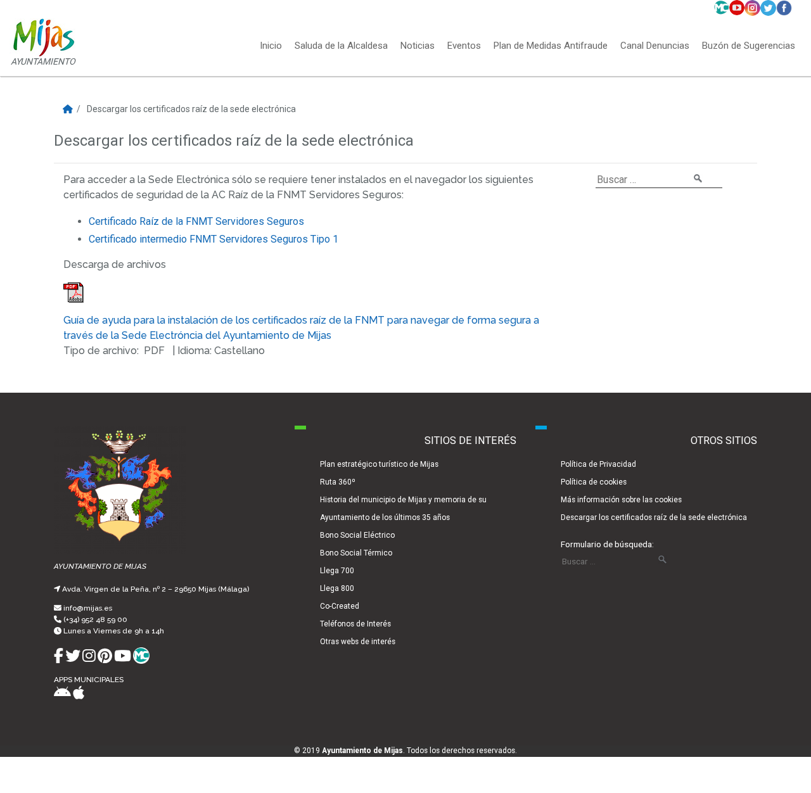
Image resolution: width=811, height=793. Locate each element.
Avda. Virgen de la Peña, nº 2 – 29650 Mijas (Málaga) (155, 589)
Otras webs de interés (357, 641)
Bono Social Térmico (356, 553)
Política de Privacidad (598, 464)
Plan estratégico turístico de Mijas (379, 464)
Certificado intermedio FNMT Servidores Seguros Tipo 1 (213, 239)
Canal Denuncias (654, 46)
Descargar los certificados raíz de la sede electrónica (654, 517)
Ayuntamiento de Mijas (362, 750)
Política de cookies (594, 482)
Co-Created (339, 606)
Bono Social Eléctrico (357, 535)
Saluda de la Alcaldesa (341, 46)
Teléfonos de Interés (355, 623)
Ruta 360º (337, 482)
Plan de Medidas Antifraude (551, 46)
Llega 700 (337, 570)
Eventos (464, 46)
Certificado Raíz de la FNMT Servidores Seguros (196, 221)
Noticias (417, 46)
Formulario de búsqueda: (607, 544)
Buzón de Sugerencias (748, 46)
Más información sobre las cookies (621, 499)
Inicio (271, 46)
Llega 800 (337, 588)
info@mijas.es (87, 608)
